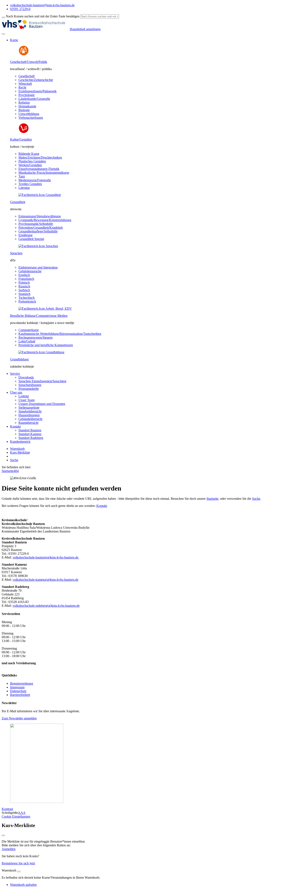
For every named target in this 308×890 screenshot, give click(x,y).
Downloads (26, 377)
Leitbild (23, 396)
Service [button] (15, 373)
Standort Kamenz (29, 434)
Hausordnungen (29, 415)
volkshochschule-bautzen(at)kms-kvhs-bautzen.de (46, 557)
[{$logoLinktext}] (36, 29)
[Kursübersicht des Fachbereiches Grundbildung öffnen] (41, 352)
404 (16, 471)
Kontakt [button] (15, 426)
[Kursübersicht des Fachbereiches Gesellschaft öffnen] (23, 54)
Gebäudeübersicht (30, 419)
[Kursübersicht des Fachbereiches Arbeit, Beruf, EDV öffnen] (45, 308)
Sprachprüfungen (29, 385)
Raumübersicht (28, 422)
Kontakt (101, 506)
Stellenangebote (28, 407)
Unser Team (26, 400)
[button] (19, 718)
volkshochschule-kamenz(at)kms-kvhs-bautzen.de (45, 579)
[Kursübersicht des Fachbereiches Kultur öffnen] (23, 132)
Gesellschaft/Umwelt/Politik (28, 62)
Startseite (8, 471)
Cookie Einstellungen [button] (16, 816)
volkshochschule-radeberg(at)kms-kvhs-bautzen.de (46, 605)
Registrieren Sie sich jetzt (18, 863)
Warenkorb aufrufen (23, 884)
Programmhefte (28, 388)
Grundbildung (19, 359)
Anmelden (9, 849)
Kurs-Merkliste (20, 452)
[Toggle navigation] (3, 34)
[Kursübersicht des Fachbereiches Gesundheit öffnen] (39, 195)
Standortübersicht (29, 411)
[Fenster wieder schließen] (3, 835)
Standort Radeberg (30, 438)
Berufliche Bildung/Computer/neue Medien (38, 315)
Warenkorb (17, 448)
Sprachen (16, 253)
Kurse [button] (14, 40)
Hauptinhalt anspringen (85, 29)
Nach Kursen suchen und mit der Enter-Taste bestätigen (42, 16)
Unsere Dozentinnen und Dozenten (41, 404)
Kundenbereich (20, 441)
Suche (14, 460)
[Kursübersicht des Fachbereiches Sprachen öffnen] (38, 246)
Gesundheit (17, 202)
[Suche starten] (3, 17)
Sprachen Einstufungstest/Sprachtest (42, 381)
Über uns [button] (16, 392)
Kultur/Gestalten (21, 139)
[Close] (19, 871)
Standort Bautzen (29, 430)
